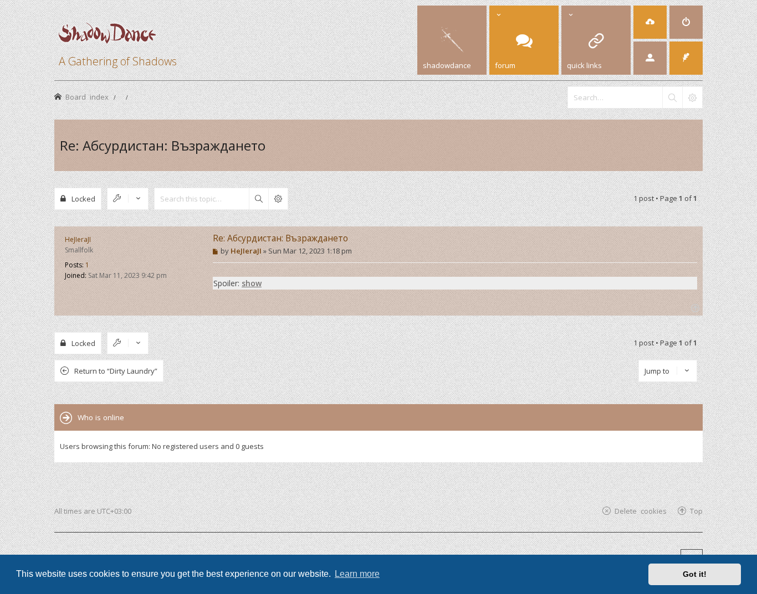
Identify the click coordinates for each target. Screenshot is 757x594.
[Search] (672, 97)
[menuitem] (650, 22)
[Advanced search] (692, 97)
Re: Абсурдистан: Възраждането (162, 145)
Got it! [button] (695, 574)
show (252, 283)
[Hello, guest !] (650, 58)
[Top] (694, 307)
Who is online (101, 417)
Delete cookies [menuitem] (641, 510)
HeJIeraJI (78, 239)
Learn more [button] (357, 573)
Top (696, 510)
